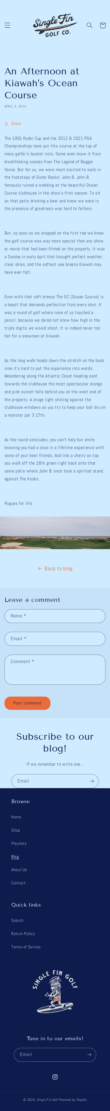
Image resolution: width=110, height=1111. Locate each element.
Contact (18, 882)
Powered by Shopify (73, 1100)
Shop (15, 830)
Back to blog (59, 568)
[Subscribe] (91, 781)
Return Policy (23, 933)
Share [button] (16, 123)
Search (17, 920)
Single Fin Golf (47, 1100)
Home (16, 817)
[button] (7, 25)
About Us (19, 869)
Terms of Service (26, 946)
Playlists (19, 843)
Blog (15, 856)
